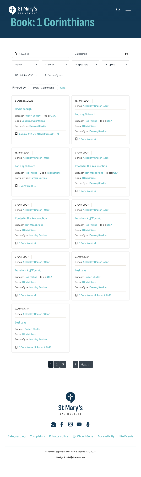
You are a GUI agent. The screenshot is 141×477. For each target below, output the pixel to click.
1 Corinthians (38, 120)
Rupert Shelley (33, 115)
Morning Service (38, 178)
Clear (63, 87)
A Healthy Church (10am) (36, 157)
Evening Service (37, 126)
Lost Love (80, 270)
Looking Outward (85, 114)
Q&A (53, 115)
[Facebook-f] (61, 424)
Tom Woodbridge (94, 172)
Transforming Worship (88, 218)
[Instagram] (70, 424)
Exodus (26, 120)
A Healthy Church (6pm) (96, 105)
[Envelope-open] (53, 424)
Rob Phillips (91, 120)
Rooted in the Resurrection (91, 166)
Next (84, 364)
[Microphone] (87, 424)
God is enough (23, 109)
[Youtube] (79, 424)
